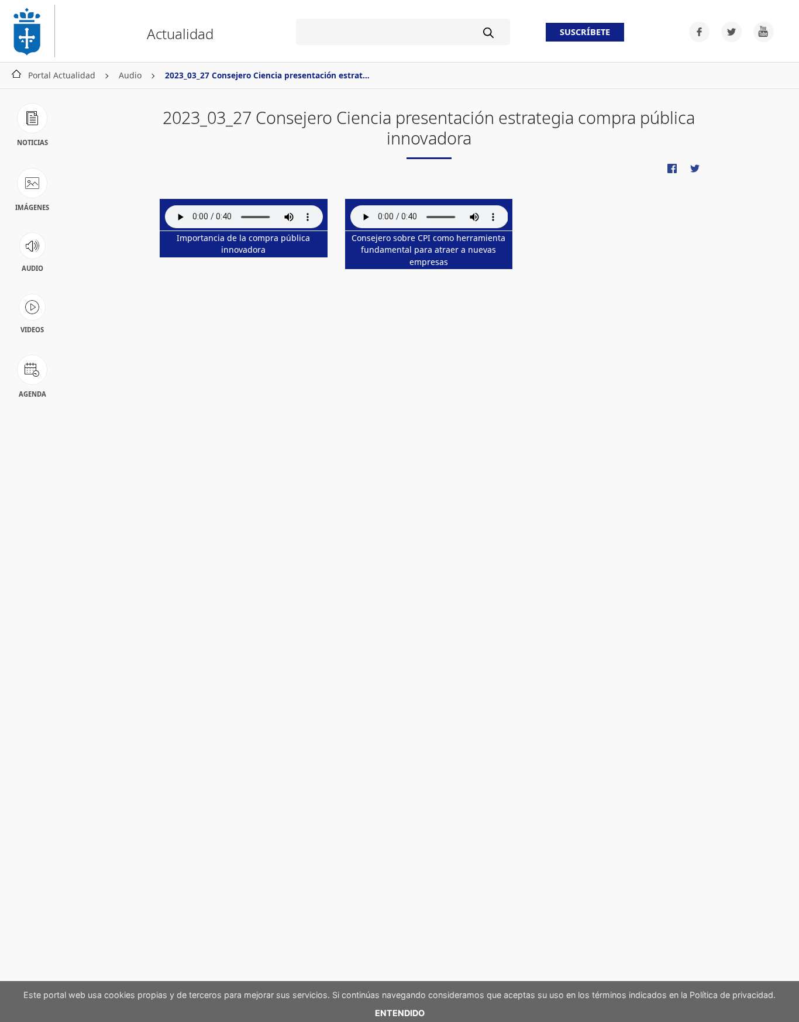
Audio (130, 75)
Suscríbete (585, 32)
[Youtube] (759, 30)
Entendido (400, 1013)
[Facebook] (696, 30)
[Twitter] (728, 30)
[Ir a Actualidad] (32, 31)
